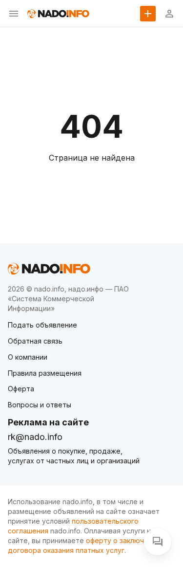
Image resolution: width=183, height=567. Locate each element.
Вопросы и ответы (39, 405)
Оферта (21, 388)
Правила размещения (44, 373)
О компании (27, 357)
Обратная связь (35, 341)
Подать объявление (42, 325)
